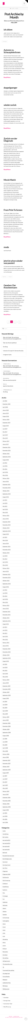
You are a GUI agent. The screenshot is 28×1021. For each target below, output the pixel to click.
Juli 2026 (5, 401)
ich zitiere (8, 29)
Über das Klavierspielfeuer (10, 342)
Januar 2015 (6, 518)
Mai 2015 (5, 506)
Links (4, 933)
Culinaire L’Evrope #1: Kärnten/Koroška (13, 350)
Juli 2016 (5, 463)
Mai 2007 (5, 782)
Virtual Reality (6, 976)
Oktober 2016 (6, 453)
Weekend (5, 979)
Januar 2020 (6, 410)
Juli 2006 (5, 813)
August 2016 (6, 459)
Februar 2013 (6, 568)
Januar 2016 (6, 481)
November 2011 (6, 614)
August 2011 (6, 624)
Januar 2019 (6, 413)
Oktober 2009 (6, 692)
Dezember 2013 (6, 546)
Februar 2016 (6, 478)
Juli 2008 (5, 738)
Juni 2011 (5, 630)
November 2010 (6, 652)
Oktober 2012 (6, 580)
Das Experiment (6, 865)
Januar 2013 (6, 571)
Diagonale (5, 871)
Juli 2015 (5, 500)
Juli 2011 (5, 627)
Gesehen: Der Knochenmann (10, 286)
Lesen (4, 930)
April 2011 (5, 636)
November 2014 (6, 524)
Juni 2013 (5, 555)
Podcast (5, 948)
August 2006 (6, 810)
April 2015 (5, 509)
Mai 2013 (5, 559)
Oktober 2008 (6, 729)
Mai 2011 (5, 633)
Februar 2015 (6, 515)
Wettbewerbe (6, 989)
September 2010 (7, 658)
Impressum (16, 1016)
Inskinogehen (6, 920)
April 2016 (5, 472)
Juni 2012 (5, 593)
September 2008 (7, 732)
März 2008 (5, 751)
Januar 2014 (6, 543)
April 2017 (5, 435)
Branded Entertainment (8, 855)
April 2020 (5, 407)
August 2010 (6, 661)
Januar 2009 (6, 720)
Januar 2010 (6, 682)
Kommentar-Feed (8, 1003)
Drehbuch (5, 883)
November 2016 (6, 450)
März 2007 (5, 788)
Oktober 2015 (6, 490)
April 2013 (5, 562)
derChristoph (6, 371)
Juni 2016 (5, 466)
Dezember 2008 (6, 723)
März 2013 (5, 565)
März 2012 (5, 602)
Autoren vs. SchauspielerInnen (12, 51)
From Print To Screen (13, 210)
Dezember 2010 (6, 648)
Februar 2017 (6, 441)
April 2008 (5, 748)
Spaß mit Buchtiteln (8, 386)
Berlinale (5, 852)
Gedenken (5, 902)
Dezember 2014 (6, 521)
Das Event (5, 862)
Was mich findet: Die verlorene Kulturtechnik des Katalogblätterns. (12, 338)
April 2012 (5, 599)
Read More (7, 77)
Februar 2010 (6, 679)
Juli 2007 (5, 775)
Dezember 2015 (6, 484)
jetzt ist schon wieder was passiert (13, 261)
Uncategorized (6, 973)
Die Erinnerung (6, 880)
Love (4, 936)
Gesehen (5, 914)
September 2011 (7, 621)
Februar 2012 (6, 605)
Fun (4, 899)
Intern (4, 924)
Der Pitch (5, 868)
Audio (4, 831)
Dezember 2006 (6, 797)
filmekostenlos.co (7, 389)
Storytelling (5, 958)
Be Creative (5, 837)
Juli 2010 (5, 664)
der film (4, 276)
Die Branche (6, 877)
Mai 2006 (5, 819)
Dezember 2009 (6, 686)
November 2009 (6, 689)
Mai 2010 (5, 670)
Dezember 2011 (6, 611)
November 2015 (6, 487)
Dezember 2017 (6, 422)
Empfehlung (5, 886)
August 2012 (6, 586)
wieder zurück (10, 105)
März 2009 (5, 713)
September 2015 (7, 493)
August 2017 (6, 425)
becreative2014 (6, 840)
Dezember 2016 (6, 447)
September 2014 (7, 531)
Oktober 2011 (6, 617)
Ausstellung (5, 834)
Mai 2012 (5, 596)
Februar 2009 (6, 717)
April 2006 (5, 822)
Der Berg (5, 346)
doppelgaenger (10, 87)
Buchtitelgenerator (7, 858)
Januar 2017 (6, 444)
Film (4, 893)
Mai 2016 (5, 469)
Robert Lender (7, 363)
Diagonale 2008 (6, 874)
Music (4, 942)
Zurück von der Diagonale (10, 139)
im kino (10, 276)
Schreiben (5, 955)
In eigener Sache (7, 354)
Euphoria (5, 889)
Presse (10, 1016)
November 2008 (6, 726)
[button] (24, 3)
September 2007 (7, 769)
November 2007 (6, 763)
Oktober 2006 (6, 803)
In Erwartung (6, 917)
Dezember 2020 (6, 404)
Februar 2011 (6, 642)
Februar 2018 (6, 419)
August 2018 (6, 416)
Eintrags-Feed (7, 1000)
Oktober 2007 (6, 766)
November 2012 (6, 577)
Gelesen (4, 911)
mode (6, 247)
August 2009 (6, 698)
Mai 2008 (5, 744)
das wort (5, 41)
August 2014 (6, 534)
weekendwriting (6, 982)
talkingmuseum (6, 961)
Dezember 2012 (6, 574)
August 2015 (6, 497)
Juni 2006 (5, 816)
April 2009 (5, 710)
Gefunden (5, 905)
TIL (3, 967)
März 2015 (5, 512)
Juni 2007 (5, 779)
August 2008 (6, 735)
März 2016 (5, 475)
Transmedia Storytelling (8, 970)
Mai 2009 (5, 707)
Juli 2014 (5, 537)
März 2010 (5, 676)
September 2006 (7, 806)
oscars (4, 945)
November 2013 (6, 549)
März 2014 (5, 540)
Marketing (5, 939)
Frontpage (5, 896)
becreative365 (6, 846)
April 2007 (5, 785)
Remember (5, 951)
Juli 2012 (5, 590)
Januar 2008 (6, 757)
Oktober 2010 (6, 655)
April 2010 (5, 673)
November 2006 (6, 800)
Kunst (4, 927)
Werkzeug (5, 985)
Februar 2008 (6, 754)
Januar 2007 (6, 794)
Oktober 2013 (6, 552)
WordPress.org (7, 1006)
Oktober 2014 (6, 528)
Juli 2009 (5, 701)
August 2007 (6, 772)
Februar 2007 (6, 791)
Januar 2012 (6, 608)
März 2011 (5, 639)
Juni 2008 (5, 741)
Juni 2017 (5, 428)
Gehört (4, 908)
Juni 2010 (5, 667)
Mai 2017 (5, 432)
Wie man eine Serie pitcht (9, 380)
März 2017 (5, 438)
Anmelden (6, 997)
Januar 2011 (6, 645)
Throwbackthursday (7, 964)
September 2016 (7, 456)
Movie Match (10, 180)
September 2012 (7, 583)
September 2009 (7, 695)
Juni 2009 (5, 704)
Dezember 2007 (6, 760)
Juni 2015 (5, 503)
